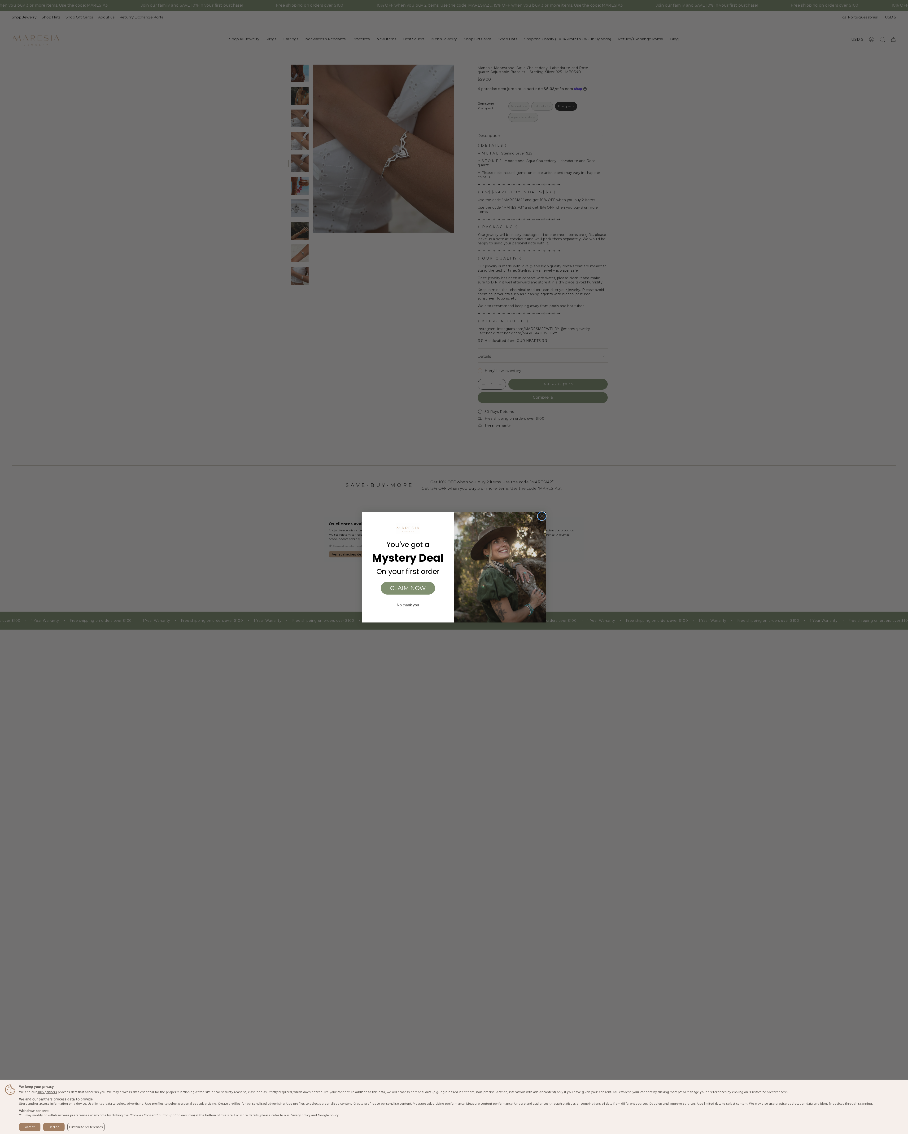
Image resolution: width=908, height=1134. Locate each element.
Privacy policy (300, 1115)
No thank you (408, 605)
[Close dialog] (542, 516)
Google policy (328, 1115)
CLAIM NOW (408, 588)
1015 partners (47, 1092)
